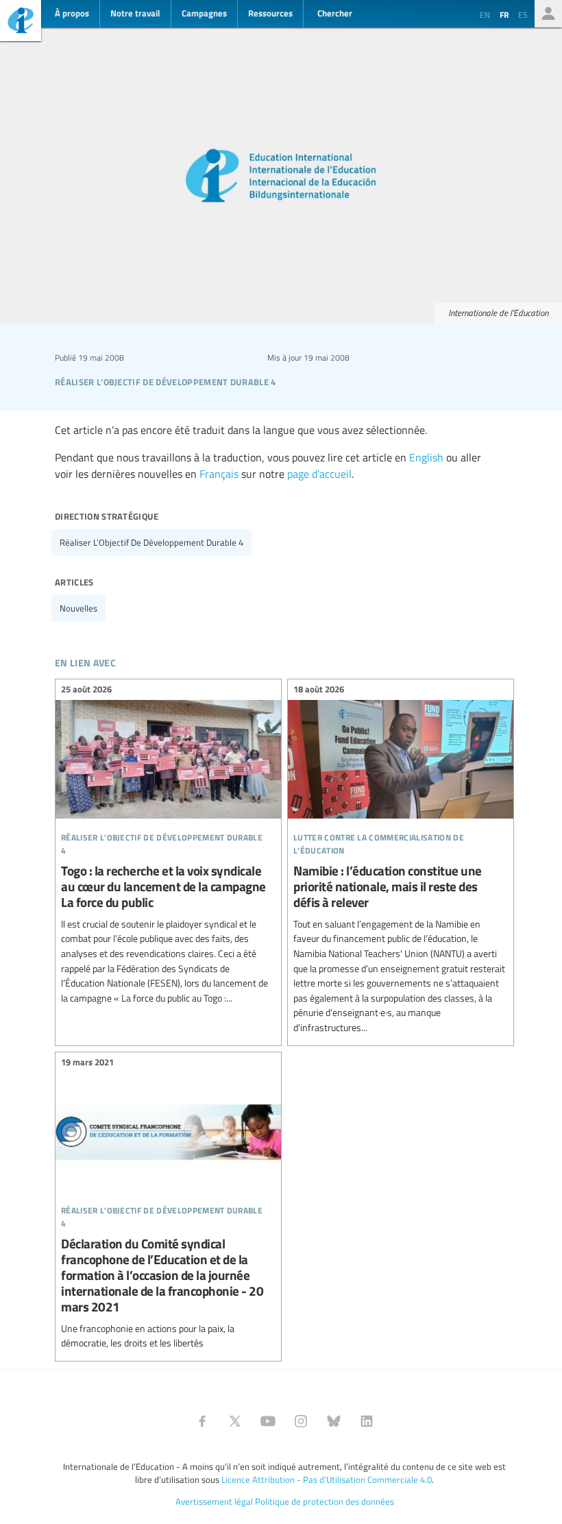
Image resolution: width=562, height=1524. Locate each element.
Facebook (202, 1421)
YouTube (268, 1421)
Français (219, 473)
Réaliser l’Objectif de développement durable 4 (151, 542)
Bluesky (334, 1421)
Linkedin (366, 1421)
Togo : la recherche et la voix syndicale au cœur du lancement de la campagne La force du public (168, 846)
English (426, 457)
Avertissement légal (214, 1501)
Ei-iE (20, 22)
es (523, 14)
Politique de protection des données (324, 1501)
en (485, 14)
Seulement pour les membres (548, 13)
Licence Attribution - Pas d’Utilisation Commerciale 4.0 (326, 1479)
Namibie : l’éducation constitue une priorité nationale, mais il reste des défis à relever (400, 860)
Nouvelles (78, 608)
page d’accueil (319, 473)
